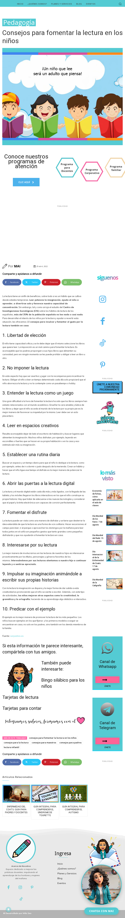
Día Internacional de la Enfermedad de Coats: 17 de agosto (98, 560)
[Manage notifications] (8, 909)
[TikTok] (102, 343)
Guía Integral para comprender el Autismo (73, 809)
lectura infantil (11, 747)
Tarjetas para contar (22, 708)
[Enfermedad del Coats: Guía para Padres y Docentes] (16, 794)
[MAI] (5, 266)
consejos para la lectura (16, 742)
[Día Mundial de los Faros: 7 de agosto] (114, 520)
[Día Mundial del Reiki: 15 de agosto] (114, 539)
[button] (120, 4)
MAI (17, 266)
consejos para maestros (44, 742)
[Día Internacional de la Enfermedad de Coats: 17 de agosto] (114, 556)
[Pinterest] (102, 365)
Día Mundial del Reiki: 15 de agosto (97, 538)
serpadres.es (17, 636)
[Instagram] (102, 300)
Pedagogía (19, 22)
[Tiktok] (21, 899)
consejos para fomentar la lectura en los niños (52, 737)
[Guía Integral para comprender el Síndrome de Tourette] (45, 794)
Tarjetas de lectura (20, 697)
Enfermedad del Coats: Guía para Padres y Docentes (16, 809)
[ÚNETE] (107, 679)
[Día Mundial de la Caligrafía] (114, 584)
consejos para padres (70, 742)
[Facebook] (102, 321)
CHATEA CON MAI (101, 911)
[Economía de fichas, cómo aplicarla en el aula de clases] (114, 495)
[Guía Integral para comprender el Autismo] (74, 794)
